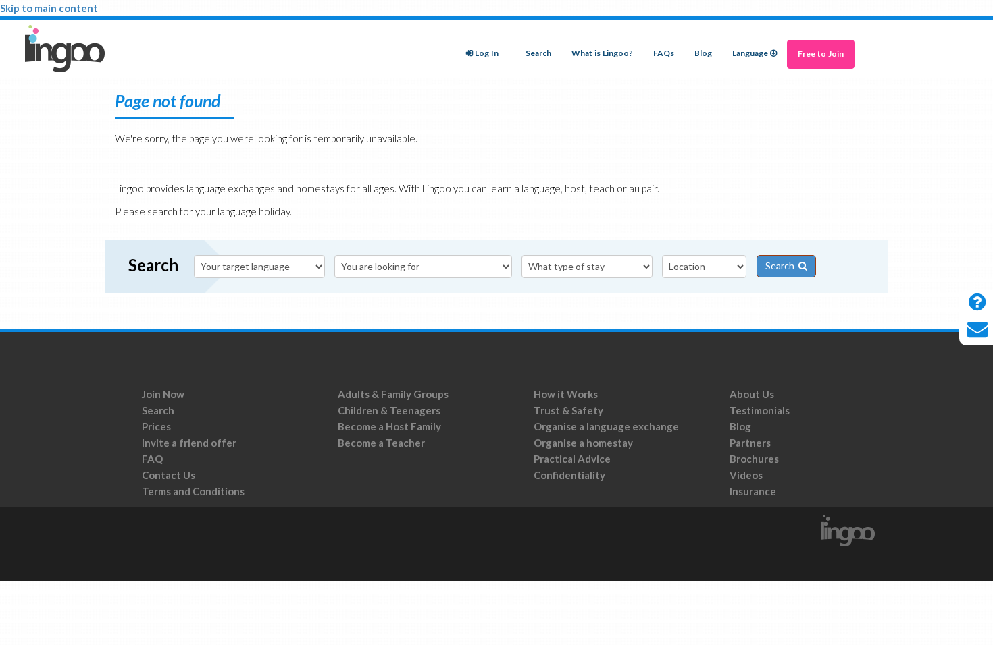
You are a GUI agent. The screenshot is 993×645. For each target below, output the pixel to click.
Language (750, 53)
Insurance (753, 491)
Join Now (163, 394)
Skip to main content (49, 8)
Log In (487, 53)
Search (538, 53)
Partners (750, 443)
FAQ (152, 459)
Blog (703, 53)
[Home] (70, 48)
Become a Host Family (389, 426)
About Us (752, 394)
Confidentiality (569, 475)
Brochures (754, 459)
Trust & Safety (568, 410)
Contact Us (168, 475)
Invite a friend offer (189, 443)
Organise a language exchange (606, 426)
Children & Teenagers (389, 410)
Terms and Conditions (194, 491)
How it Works (566, 394)
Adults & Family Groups (393, 394)
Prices (156, 426)
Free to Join (821, 54)
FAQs (663, 53)
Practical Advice (572, 459)
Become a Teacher (381, 443)
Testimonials (760, 410)
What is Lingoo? (602, 53)
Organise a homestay (583, 443)
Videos (746, 475)
